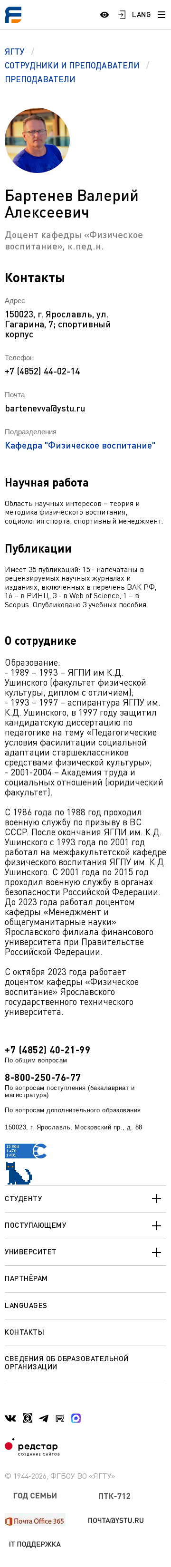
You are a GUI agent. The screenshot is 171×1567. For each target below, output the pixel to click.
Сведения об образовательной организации (67, 1362)
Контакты (24, 1332)
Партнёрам (26, 1278)
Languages (26, 1305)
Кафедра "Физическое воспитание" (80, 445)
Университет (31, 1251)
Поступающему (35, 1225)
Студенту (23, 1198)
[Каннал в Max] (76, 1418)
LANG (141, 14)
